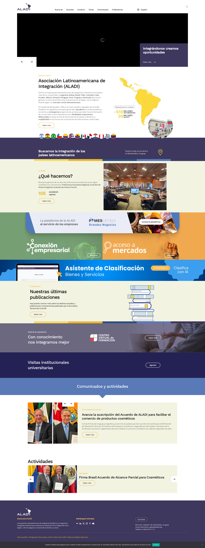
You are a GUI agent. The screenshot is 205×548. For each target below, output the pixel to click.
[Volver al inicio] (24, 6)
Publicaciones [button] (117, 10)
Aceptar (156, 545)
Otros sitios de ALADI (57, 537)
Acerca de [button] (59, 10)
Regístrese (93, 255)
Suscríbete (141, 519)
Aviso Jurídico (22, 537)
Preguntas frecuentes (38, 537)
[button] (187, 6)
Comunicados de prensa (91, 410)
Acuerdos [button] (70, 10)
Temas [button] (91, 10)
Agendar (153, 365)
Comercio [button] (81, 10)
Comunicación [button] (102, 10)
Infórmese (170, 255)
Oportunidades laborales (78, 537)
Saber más (147, 62)
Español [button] (144, 10)
